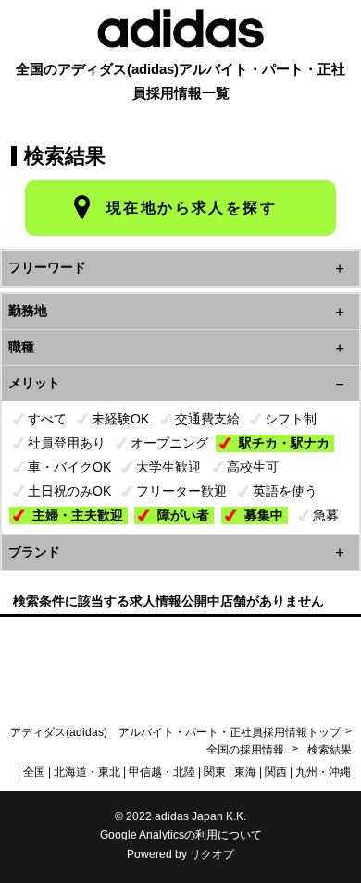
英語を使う (285, 491)
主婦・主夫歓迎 (77, 515)
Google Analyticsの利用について (181, 834)
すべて (47, 418)
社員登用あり (67, 442)
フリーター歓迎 (181, 491)
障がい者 (183, 515)
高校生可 (253, 467)
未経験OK (120, 418)
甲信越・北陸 (162, 772)
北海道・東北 (87, 772)
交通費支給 (207, 418)
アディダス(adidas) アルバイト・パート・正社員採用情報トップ (175, 732)
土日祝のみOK (69, 491)
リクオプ (212, 854)
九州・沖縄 (323, 772)
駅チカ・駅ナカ (284, 442)
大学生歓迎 (168, 467)
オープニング (169, 442)
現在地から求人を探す (191, 207)
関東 (215, 772)
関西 (276, 772)
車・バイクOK (69, 467)
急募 (326, 515)
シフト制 (291, 418)
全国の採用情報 (246, 749)
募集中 (263, 515)
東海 (245, 772)
